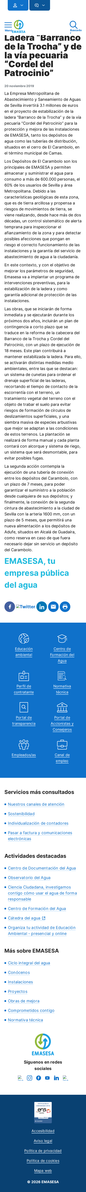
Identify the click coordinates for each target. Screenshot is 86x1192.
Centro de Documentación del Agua (42, 868)
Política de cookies (43, 1160)
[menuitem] (18, 5)
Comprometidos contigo (31, 1010)
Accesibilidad (43, 1131)
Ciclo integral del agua (29, 963)
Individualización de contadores (38, 823)
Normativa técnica (25, 1020)
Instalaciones (20, 982)
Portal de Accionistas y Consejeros (62, 723)
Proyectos (17, 991)
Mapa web (43, 1170)
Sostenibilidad (21, 813)
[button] (59, 7)
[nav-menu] (20, 5)
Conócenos (19, 972)
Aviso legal (43, 1141)
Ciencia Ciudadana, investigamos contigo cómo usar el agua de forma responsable (42, 893)
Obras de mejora (23, 1001)
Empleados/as (24, 755)
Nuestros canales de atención (36, 804)
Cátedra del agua (24, 918)
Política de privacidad (43, 1150)
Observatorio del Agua (29, 877)
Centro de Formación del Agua (62, 655)
